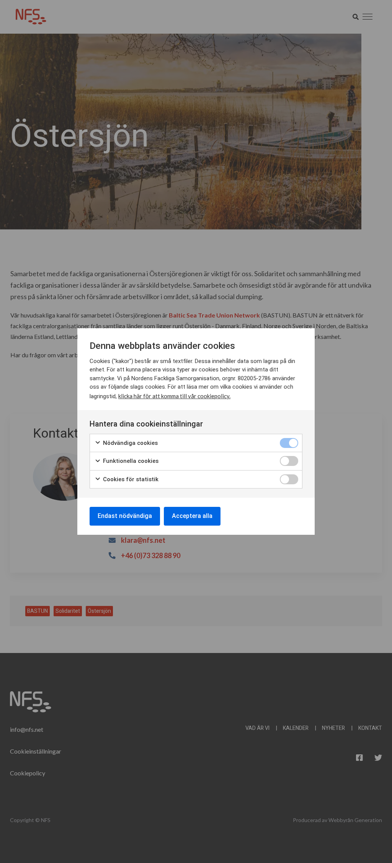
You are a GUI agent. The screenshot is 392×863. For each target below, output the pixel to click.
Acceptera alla (192, 515)
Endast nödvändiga (125, 515)
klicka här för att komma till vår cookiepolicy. (174, 395)
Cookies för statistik (129, 479)
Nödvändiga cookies (129, 443)
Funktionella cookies (129, 461)
